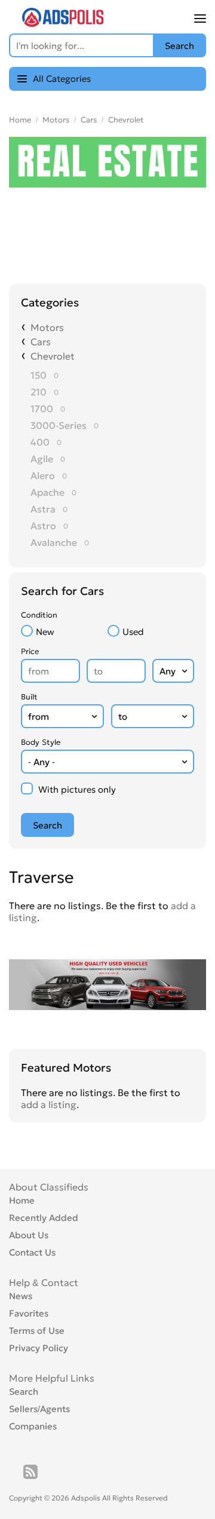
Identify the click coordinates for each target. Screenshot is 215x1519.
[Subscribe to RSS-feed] (30, 1472)
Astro (43, 526)
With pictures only (77, 789)
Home (20, 120)
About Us (28, 1235)
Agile (41, 459)
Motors (55, 120)
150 (38, 375)
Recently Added (43, 1217)
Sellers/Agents (39, 1408)
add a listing (48, 1104)
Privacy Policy (38, 1348)
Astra (43, 509)
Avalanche (53, 542)
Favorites (28, 1313)
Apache (47, 492)
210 (38, 392)
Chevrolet (126, 120)
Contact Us (32, 1252)
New (45, 631)
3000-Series (58, 425)
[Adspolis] (62, 23)
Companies (33, 1426)
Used (133, 631)
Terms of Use (36, 1330)
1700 (41, 409)
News (20, 1296)
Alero (42, 475)
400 (40, 442)
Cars (89, 120)
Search (23, 1391)
